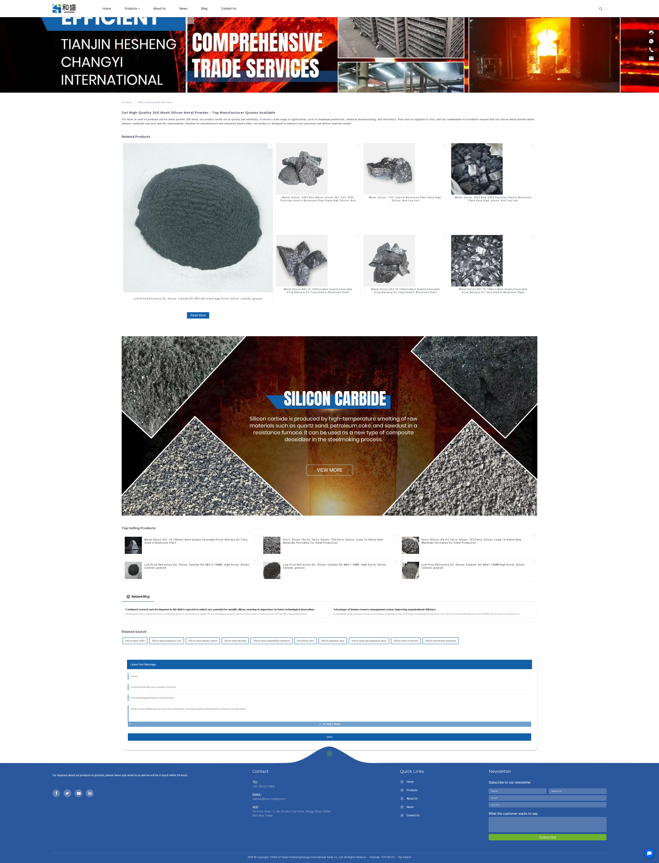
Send (329, 737)
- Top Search (403, 857)
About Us (412, 798)
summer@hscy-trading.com (268, 799)
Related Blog (141, 596)
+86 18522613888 (263, 786)
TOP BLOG (388, 857)
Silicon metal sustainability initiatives (271, 640)
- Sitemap (373, 857)
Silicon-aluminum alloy (332, 640)
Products (412, 790)
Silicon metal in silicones (406, 640)
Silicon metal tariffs (135, 640)
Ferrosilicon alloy (305, 640)
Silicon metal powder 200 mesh (155, 102)
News (410, 807)
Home (128, 102)
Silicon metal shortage (235, 640)
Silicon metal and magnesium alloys (368, 640)
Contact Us (413, 815)
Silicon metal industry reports (202, 640)
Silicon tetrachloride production (440, 640)
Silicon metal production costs (166, 640)
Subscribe (547, 837)
